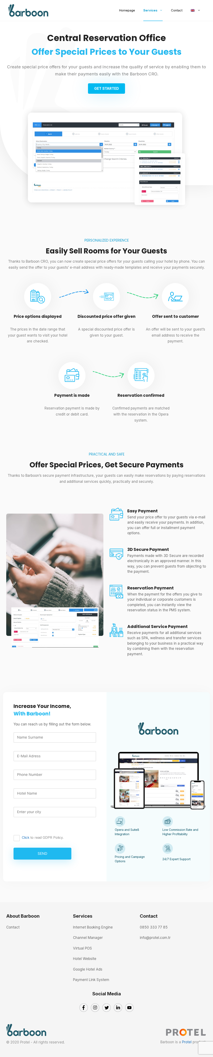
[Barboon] (28, 10)
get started (106, 88)
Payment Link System (91, 980)
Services (150, 10)
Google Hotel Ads (87, 969)
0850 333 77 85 (154, 927)
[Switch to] (196, 12)
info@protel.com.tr (155, 938)
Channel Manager (88, 938)
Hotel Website (84, 959)
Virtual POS (82, 948)
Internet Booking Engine (93, 927)
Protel (187, 1042)
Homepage (127, 10)
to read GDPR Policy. (42, 837)
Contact (176, 10)
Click (25, 837)
